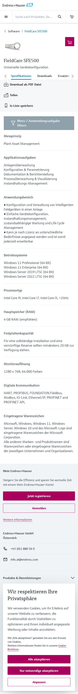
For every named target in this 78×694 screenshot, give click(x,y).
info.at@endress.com (24, 559)
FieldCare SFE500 (36, 31)
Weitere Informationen (17, 519)
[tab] (21, 76)
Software (14, 31)
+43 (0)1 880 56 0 (23, 549)
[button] (39, 496)
